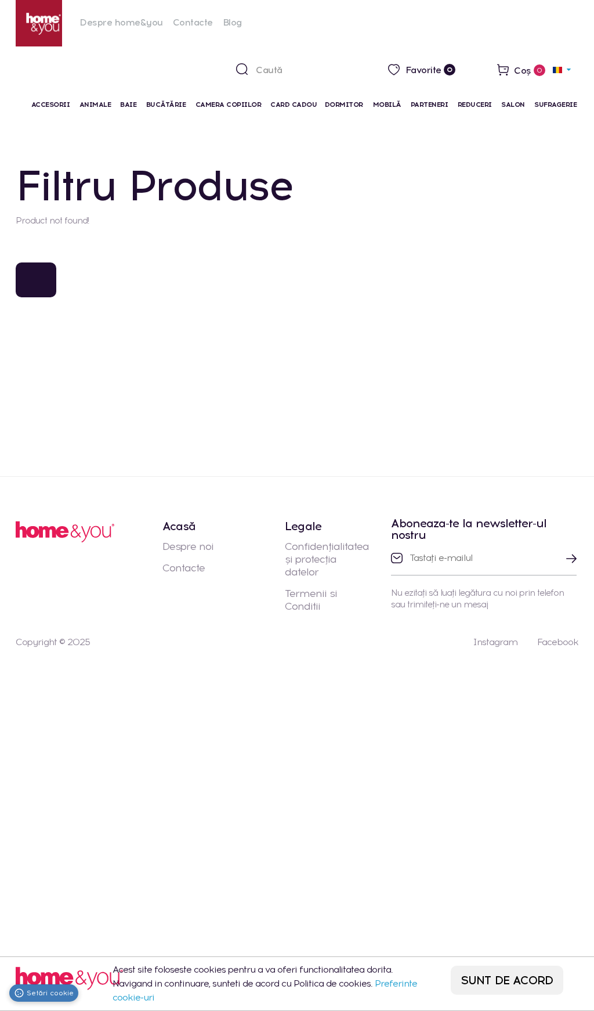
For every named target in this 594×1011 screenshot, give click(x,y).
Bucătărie (166, 104)
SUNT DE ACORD (507, 980)
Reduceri (475, 104)
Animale (95, 104)
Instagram (495, 641)
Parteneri (429, 104)
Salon (513, 104)
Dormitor (345, 104)
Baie (128, 104)
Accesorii (50, 104)
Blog (232, 22)
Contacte (193, 22)
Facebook (557, 641)
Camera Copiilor (228, 104)
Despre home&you (121, 22)
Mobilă (387, 104)
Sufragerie (555, 104)
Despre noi (187, 546)
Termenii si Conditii (311, 600)
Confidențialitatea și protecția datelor (327, 559)
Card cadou (293, 104)
